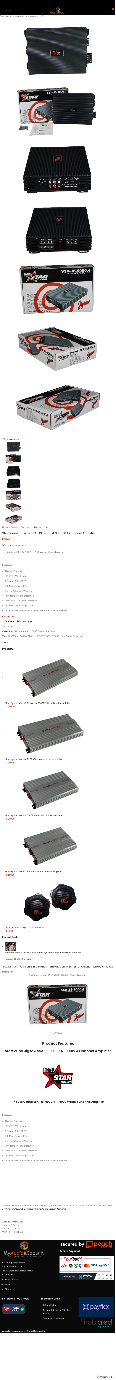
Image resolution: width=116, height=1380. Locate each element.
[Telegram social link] (66, 3)
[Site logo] (58, 10)
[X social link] (54, 3)
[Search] (106, 10)
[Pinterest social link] (58, 3)
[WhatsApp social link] (62, 3)
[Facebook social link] (50, 3)
